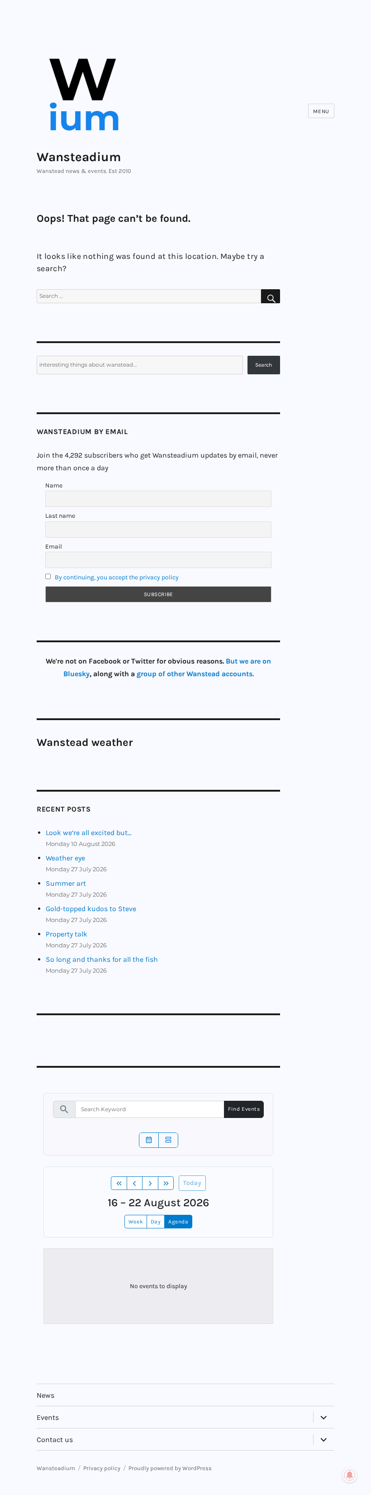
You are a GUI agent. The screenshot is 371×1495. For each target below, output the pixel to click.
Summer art (66, 883)
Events (48, 1417)
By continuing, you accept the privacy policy (117, 577)
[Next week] (150, 1183)
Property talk (66, 934)
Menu (321, 111)
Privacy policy (101, 1468)
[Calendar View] (149, 1140)
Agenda (178, 1221)
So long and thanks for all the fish (102, 959)
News (45, 1395)
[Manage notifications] (349, 1475)
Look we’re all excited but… (89, 832)
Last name (60, 516)
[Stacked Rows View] (168, 1140)
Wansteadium (79, 156)
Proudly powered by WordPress (170, 1468)
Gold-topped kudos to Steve (91, 908)
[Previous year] (119, 1183)
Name (53, 485)
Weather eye (65, 858)
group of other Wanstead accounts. (195, 673)
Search (263, 365)
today (192, 1183)
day (156, 1221)
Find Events (244, 1109)
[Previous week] (135, 1183)
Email (53, 546)
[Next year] (166, 1183)
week (135, 1221)
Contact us (55, 1439)
